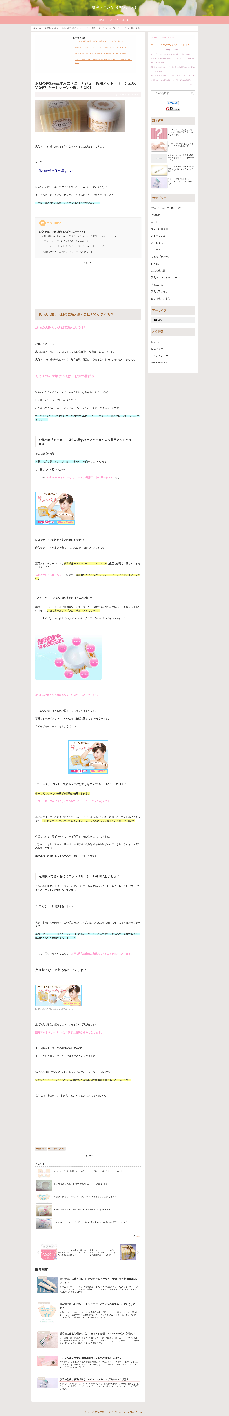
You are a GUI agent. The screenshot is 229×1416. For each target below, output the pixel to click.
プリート (156, 249)
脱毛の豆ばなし (159, 291)
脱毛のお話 (42, 1149)
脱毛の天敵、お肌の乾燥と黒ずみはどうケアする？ (63, 231)
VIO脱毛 (155, 215)
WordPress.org (159, 362)
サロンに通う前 (159, 229)
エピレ (154, 222)
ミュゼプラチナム (160, 256)
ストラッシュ (158, 235)
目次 (49, 223)
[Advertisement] (52, 52)
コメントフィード (160, 355)
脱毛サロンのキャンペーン (165, 277)
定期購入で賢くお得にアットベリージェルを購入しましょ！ (70, 252)
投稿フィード (158, 348)
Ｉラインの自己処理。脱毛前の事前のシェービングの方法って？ (100, 41)
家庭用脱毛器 (158, 270)
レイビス (156, 263)
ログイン (156, 341)
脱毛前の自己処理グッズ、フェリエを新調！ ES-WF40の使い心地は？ (102, 47)
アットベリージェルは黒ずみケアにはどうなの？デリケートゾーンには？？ (80, 246)
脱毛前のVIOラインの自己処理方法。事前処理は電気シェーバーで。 (101, 54)
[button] (192, 93)
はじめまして (158, 242)
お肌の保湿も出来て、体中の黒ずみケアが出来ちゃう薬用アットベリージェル (79, 236)
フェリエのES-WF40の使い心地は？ (170, 45)
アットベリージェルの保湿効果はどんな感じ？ (66, 241)
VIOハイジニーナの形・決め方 (167, 208)
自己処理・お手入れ (57, 1149)
